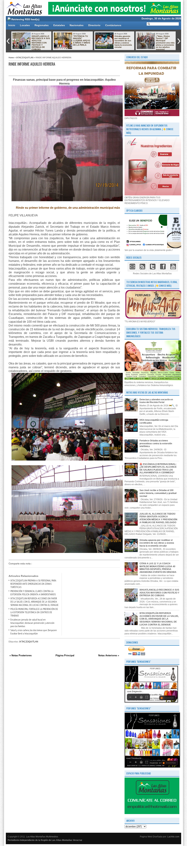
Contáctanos (113, 25)
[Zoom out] (130, 697)
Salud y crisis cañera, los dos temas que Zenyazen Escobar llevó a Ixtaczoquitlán (33, 632)
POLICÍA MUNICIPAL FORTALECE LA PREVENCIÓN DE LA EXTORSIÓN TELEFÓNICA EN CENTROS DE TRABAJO (34, 612)
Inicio (11, 25)
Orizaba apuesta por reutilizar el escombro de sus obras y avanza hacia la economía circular (123, 41)
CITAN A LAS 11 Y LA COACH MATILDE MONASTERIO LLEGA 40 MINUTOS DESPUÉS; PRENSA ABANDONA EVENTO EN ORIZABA (158, 567)
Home (11, 57)
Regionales (42, 25)
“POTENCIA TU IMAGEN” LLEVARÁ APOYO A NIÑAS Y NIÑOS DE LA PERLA (81, 40)
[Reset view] (141, 697)
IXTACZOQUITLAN (24, 57)
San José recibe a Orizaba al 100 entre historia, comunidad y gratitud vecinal (158, 493)
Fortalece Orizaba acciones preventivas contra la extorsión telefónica (156, 443)
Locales (25, 25)
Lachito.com (173, 836)
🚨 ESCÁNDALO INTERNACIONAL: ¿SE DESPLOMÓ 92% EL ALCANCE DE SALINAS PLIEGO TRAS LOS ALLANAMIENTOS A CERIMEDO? (158, 468)
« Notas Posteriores (20, 655)
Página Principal (65, 655)
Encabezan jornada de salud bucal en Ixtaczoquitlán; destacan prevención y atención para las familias (32, 623)
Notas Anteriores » (108, 655)
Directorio (94, 25)
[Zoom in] (135, 697)
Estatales (59, 25)
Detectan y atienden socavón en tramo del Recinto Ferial (156, 401)
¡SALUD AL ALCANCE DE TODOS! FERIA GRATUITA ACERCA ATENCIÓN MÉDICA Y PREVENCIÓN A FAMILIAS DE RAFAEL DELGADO (158, 518)
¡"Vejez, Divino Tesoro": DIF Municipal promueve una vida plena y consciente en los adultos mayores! (165, 42)
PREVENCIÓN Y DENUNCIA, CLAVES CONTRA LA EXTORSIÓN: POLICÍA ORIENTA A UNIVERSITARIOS (33, 592)
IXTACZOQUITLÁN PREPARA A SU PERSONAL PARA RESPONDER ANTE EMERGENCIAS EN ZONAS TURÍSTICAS (33, 584)
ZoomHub (169, 698)
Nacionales (76, 25)
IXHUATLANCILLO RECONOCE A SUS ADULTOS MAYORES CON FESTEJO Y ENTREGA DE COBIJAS (41, 42)
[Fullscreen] (146, 697)
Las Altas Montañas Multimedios (42, 836)
